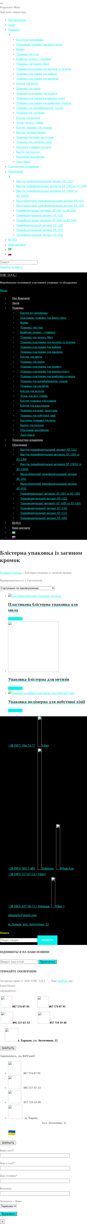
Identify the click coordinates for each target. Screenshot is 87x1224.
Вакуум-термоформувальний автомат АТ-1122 (48, 449)
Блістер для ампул (31, 356)
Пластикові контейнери (34, 430)
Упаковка (17, 307)
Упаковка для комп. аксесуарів (38, 410)
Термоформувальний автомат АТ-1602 (43, 518)
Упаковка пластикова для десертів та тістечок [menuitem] (43, 68)
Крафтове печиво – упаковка (37, 332)
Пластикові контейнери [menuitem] (30, 156)
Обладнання (19, 444)
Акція (15, 303)
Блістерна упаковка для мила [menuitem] (33, 147)
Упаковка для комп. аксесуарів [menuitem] (34, 137)
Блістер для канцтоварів (35, 405)
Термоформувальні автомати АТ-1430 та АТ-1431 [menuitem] (46, 220)
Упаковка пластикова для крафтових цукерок (47, 376)
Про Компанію (21, 298)
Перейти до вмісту (11, 267)
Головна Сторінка (11, 572)
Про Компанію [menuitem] (17, 20)
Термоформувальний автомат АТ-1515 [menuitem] (39, 230)
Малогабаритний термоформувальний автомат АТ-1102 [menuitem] (50, 205)
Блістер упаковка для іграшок (38, 400)
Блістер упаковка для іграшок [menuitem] (34, 127)
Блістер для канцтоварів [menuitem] (31, 132)
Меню (3, 290)
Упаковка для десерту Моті (36, 337)
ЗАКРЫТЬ (8, 1048)
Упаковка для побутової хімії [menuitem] (34, 142)
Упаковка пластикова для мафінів (40, 347)
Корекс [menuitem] (20, 49)
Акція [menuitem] (11, 24)
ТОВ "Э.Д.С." (8, 274)
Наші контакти (21, 527)
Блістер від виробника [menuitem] (30, 39)
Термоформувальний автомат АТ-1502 (43, 508)
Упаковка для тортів (32, 361)
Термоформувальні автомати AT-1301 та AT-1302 (50, 493)
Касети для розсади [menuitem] (28, 151)
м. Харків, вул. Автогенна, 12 (28, 924)
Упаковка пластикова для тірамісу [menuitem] (36, 93)
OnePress (62, 980)
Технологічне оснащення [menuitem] (23, 166)
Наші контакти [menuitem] (17, 244)
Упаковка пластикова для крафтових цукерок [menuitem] (43, 103)
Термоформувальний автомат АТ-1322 (43, 498)
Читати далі (15, 618)
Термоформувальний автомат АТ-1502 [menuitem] (39, 225)
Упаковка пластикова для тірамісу (41, 366)
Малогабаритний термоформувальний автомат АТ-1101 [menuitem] (50, 200)
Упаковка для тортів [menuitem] (28, 88)
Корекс (24, 322)
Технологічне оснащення (27, 439)
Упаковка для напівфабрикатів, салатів (44, 381)
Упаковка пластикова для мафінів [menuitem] (36, 73)
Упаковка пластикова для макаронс (41, 351)
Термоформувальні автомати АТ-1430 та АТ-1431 (50, 503)
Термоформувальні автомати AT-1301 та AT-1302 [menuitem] (46, 210)
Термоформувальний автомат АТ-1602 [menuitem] (39, 234)
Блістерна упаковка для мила (37, 420)
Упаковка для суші (31, 327)
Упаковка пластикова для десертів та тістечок (47, 342)
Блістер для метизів (32, 391)
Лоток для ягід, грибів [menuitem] (30, 122)
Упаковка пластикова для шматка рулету (44, 371)
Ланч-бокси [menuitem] (23, 161)
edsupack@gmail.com (22, 915)
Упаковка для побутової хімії (38, 415)
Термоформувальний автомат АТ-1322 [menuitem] (39, 215)
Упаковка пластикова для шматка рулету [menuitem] (40, 98)
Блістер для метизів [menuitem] (28, 117)
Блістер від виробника (34, 312)
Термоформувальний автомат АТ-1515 (43, 513)
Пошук (4, 932)
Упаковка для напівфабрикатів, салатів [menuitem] (40, 107)
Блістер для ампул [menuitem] (27, 83)
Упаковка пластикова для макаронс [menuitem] (37, 78)
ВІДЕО (16, 522)
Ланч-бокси (27, 434)
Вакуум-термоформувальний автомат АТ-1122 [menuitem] (44, 181)
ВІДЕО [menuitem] (12, 239)
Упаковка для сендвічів (34, 386)
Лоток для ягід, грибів (34, 395)
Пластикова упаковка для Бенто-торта (43, 317)
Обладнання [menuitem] (15, 174)
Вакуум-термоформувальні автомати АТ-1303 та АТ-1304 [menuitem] (51, 186)
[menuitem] (9, 249)
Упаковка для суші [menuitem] (27, 54)
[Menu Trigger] (1, 3)
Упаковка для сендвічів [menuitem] (30, 112)
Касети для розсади (32, 425)
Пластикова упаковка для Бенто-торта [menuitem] (39, 44)
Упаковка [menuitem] (13, 32)
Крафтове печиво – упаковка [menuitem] (33, 59)
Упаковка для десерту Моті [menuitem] (32, 63)
